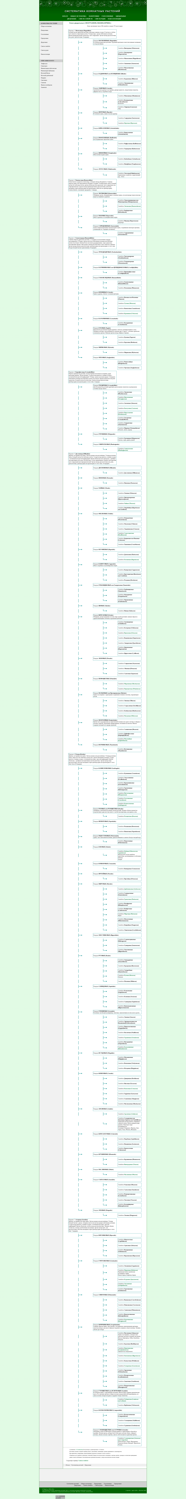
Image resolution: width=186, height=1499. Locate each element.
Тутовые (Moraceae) (130, 303)
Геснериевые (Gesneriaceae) (132, 1366)
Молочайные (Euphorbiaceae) (125, 739)
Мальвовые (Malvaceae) (131, 716)
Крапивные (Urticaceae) (131, 313)
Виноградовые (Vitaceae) (131, 1164)
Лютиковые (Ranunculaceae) (132, 206)
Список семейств (85, 19)
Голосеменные (107, 16)
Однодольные (121, 16)
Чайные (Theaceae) (129, 503)
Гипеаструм (44, 66)
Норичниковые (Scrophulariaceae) (125, 1349)
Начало (65, 16)
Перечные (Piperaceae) (130, 123)
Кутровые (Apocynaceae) (131, 1279)
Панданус (43, 78)
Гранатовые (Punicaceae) (131, 899)
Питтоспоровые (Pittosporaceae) (125, 794)
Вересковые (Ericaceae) (130, 633)
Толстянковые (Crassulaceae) (125, 799)
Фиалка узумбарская (46, 85)
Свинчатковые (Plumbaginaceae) (125, 449)
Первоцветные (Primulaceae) (132, 689)
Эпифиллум (44, 63)
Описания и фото (47, 60)
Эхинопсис (44, 87)
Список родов (100, 19)
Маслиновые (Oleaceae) (131, 1174)
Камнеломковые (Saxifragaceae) (126, 804)
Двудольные (71, 19)
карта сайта (135, 1490)
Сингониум (44, 80)
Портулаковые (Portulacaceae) (125, 413)
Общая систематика (78, 16)
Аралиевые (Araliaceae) (131, 1114)
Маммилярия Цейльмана (47, 71)
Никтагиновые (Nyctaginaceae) (125, 398)
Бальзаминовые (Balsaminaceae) (125, 1047)
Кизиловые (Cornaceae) (131, 1088)
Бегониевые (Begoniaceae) (131, 559)
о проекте (128, 1490)
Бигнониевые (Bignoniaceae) (132, 1356)
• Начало (67, 1465)
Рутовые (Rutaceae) (129, 975)
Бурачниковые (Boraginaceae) (125, 1320)
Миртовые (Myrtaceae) (130, 914)
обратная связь (142, 1490)
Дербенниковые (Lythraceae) (132, 889)
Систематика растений (77, 1465)
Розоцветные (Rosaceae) (131, 816)
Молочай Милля (45, 73)
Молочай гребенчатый (47, 75)
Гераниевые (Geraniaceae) (131, 1037)
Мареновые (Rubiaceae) (131, 1270)
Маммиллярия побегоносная (49, 68)
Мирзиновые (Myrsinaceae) (132, 684)
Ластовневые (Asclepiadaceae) (125, 1284)
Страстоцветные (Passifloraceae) (126, 534)
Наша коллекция (114, 19)
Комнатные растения (49, 23)
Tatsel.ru (46, 1489)
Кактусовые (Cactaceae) (131, 408)
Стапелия (43, 82)
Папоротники (94, 16)
